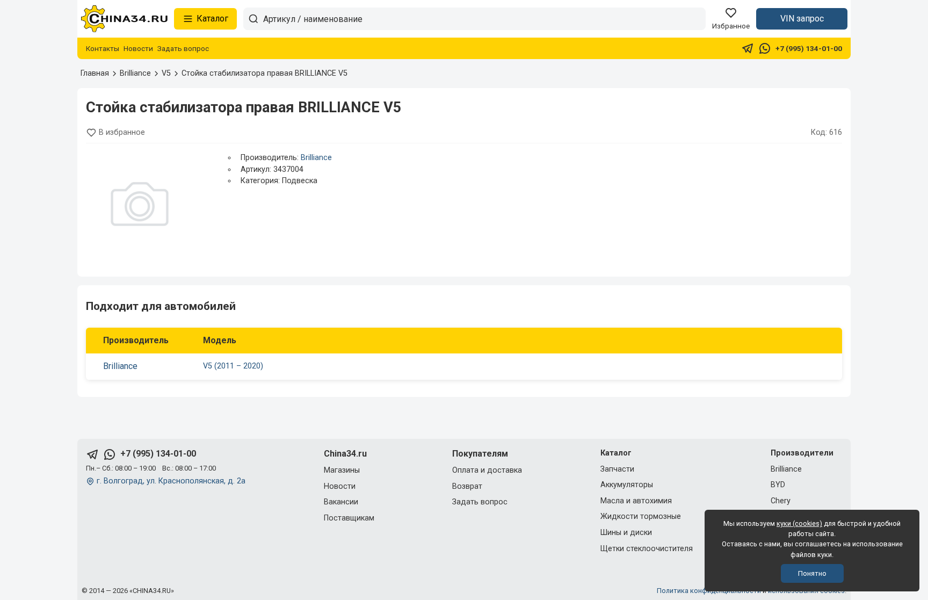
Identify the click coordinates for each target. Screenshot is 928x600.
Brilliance (316, 157)
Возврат (467, 486)
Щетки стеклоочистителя (646, 548)
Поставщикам (349, 518)
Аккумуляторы (626, 484)
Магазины (342, 470)
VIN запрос (802, 18)
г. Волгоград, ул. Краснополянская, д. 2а (171, 481)
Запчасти (617, 469)
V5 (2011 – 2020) (233, 366)
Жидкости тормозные (640, 516)
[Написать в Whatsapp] (764, 48)
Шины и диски (626, 532)
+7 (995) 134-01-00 (808, 48)
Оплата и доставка (487, 470)
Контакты (102, 48)
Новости (138, 48)
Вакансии (341, 502)
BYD (778, 484)
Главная (95, 73)
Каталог (212, 18)
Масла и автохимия (636, 500)
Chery (781, 500)
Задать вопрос (183, 48)
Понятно (812, 573)
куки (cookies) (799, 523)
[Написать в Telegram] (747, 48)
